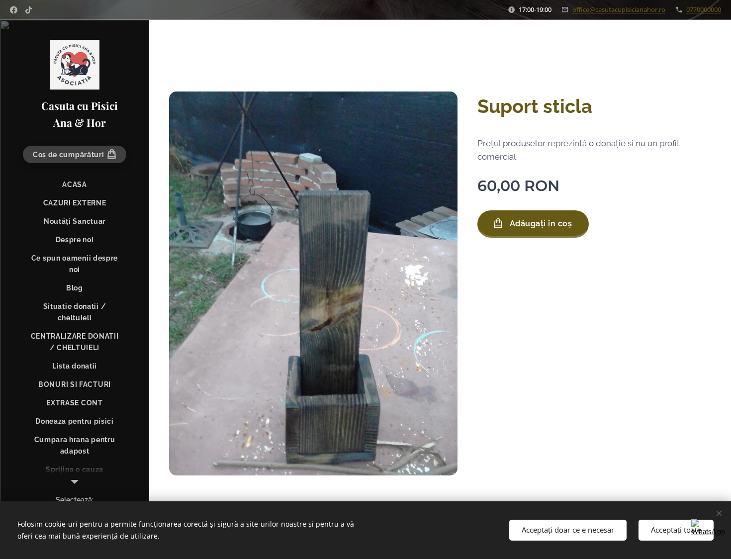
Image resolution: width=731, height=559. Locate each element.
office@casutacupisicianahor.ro (618, 9)
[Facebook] (13, 9)
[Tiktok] (28, 9)
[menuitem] (74, 184)
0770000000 (703, 9)
